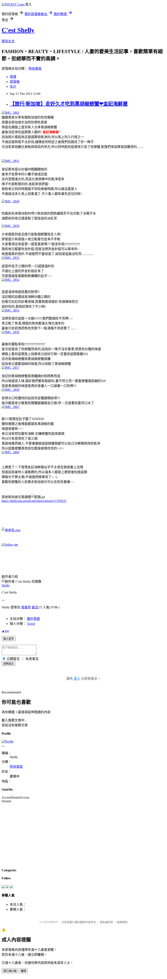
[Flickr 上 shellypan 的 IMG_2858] (10, 389)
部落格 (15, 81)
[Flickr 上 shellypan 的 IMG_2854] (10, 280)
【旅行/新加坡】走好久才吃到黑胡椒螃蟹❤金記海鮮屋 (69, 103)
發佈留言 (8, 663)
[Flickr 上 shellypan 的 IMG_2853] (10, 310)
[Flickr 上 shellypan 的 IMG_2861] (10, 407)
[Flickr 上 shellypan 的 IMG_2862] (10, 112)
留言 (35, 607)
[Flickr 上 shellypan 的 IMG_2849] (10, 201)
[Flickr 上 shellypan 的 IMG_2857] (10, 367)
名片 (13, 86)
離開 (23, 970)
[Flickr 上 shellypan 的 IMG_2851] (10, 161)
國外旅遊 (33, 618)
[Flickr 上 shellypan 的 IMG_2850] (10, 226)
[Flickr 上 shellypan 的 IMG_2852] (10, 257)
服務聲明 (122, 922)
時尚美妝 (35, 68)
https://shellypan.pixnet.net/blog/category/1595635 (34, 501)
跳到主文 (8, 41)
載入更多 (8, 638)
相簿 (13, 76)
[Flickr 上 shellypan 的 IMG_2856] (10, 332)
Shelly (6, 585)
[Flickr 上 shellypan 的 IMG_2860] (10, 452)
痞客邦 (26, 607)
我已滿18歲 (10, 970)
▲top (5, 631)
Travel (31, 623)
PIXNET (53, 922)
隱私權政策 (106, 922)
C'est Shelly (18, 30)
